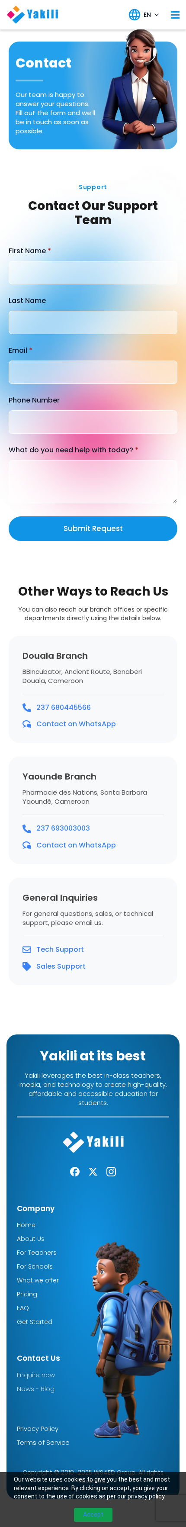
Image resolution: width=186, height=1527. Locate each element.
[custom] (75, 1171)
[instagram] (111, 1171)
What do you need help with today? (73, 450)
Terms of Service (43, 1442)
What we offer (38, 1280)
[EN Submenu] (156, 14)
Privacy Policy (37, 1428)
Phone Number (34, 400)
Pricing (27, 1294)
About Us (31, 1238)
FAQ (23, 1308)
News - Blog (36, 1388)
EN (147, 14)
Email (20, 350)
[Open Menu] (175, 14)
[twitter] (93, 1171)
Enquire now (36, 1374)
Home (26, 1225)
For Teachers (37, 1252)
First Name (30, 251)
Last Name (27, 300)
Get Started (34, 1322)
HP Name (10, 168)
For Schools (35, 1266)
